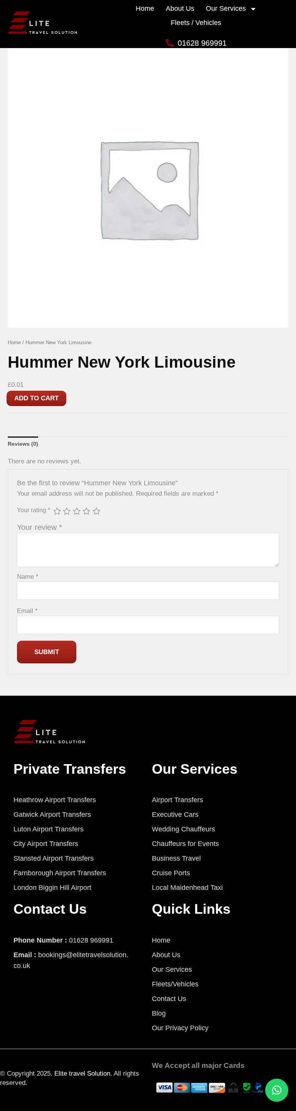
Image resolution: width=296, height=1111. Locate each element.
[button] (276, 1090)
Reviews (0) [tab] (23, 444)
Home (145, 8)
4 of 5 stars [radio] (86, 511)
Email (27, 611)
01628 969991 (202, 43)
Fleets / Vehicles (196, 23)
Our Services (226, 8)
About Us (180, 8)
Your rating (33, 509)
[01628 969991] (170, 43)
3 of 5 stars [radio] (77, 511)
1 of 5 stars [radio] (57, 511)
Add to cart (36, 398)
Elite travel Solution (82, 1073)
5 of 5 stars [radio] (96, 511)
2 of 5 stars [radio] (67, 511)
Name (28, 576)
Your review (39, 527)
